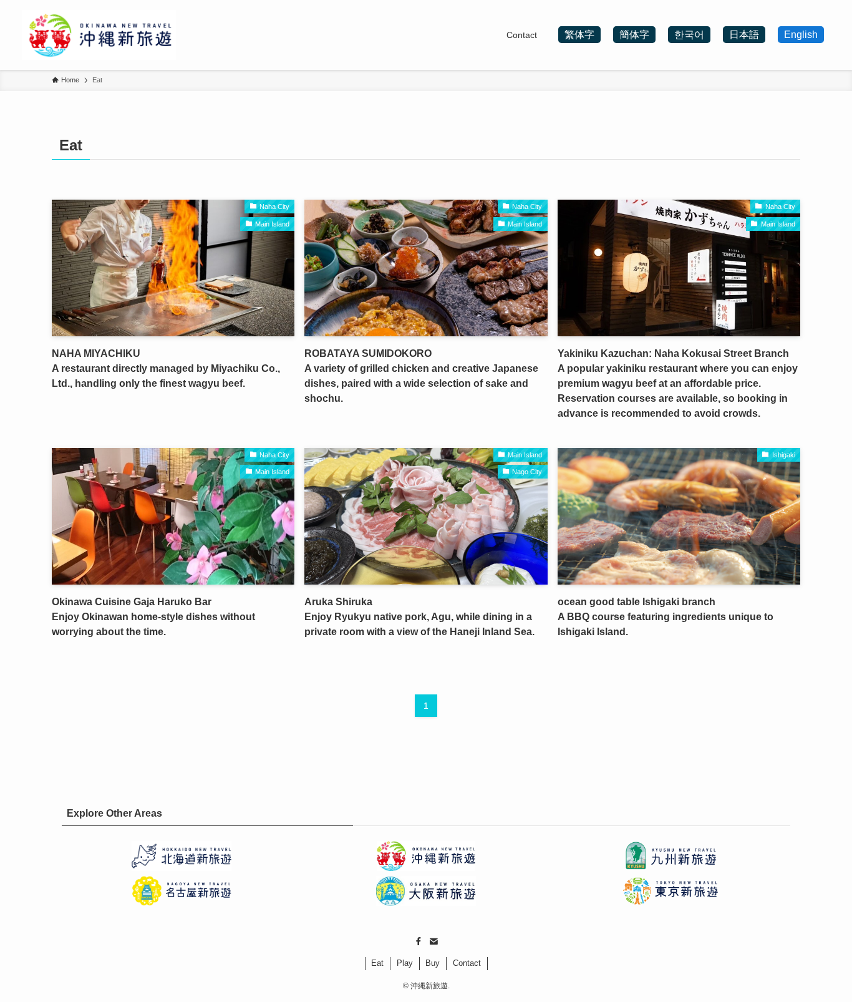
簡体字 (634, 34)
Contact (467, 963)
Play (405, 963)
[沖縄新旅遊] (99, 35)
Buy (432, 963)
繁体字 (579, 34)
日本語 (744, 34)
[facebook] (418, 941)
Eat (377, 963)
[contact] (433, 941)
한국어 (689, 34)
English (801, 34)
